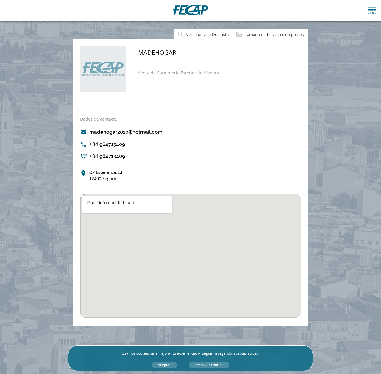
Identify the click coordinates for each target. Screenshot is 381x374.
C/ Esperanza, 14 (105, 175)
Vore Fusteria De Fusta (207, 34)
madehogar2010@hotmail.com (126, 132)
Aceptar (164, 365)
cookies (142, 353)
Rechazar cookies (209, 365)
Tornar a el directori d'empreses (274, 34)
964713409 (107, 144)
